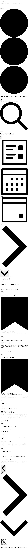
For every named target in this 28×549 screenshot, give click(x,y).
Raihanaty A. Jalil (3, 1)
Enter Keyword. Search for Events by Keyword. (7, 101)
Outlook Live (3, 542)
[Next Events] (14, 267)
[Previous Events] (1, 224)
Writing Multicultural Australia (8, 426)
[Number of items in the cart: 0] (2, 5)
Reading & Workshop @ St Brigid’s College (11, 340)
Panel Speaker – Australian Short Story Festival (13, 456)
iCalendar (2, 540)
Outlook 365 (3, 541)
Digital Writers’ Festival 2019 (8, 357)
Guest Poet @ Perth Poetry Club (9, 295)
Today (1, 269)
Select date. (11, 276)
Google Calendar (3, 539)
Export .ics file (3, 543)
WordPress (25, 547)
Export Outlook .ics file (4, 544)
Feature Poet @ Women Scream (9, 408)
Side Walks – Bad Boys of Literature (10, 284)
